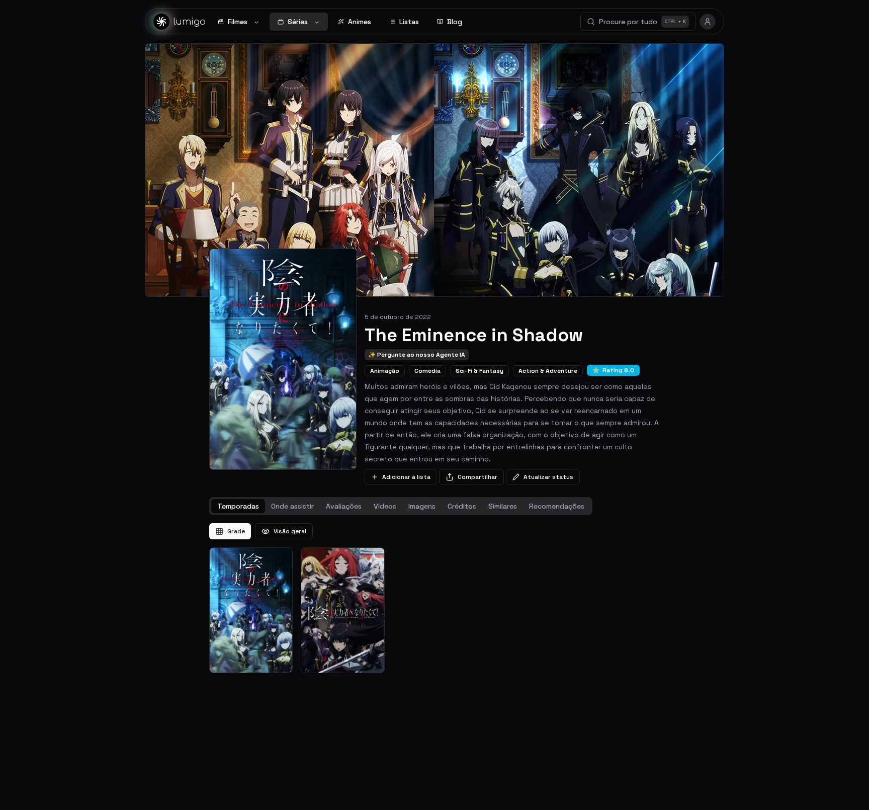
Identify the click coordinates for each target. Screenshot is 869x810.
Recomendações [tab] (556, 506)
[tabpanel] (434, 598)
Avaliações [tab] (344, 506)
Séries (298, 21)
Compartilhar (477, 477)
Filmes (237, 21)
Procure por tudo (642, 21)
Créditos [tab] (462, 506)
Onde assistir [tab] (292, 506)
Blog (454, 21)
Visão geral (290, 531)
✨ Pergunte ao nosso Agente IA (416, 355)
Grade (236, 531)
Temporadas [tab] (238, 506)
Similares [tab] (502, 506)
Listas (409, 21)
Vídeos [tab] (385, 506)
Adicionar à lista (406, 477)
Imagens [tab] (422, 506)
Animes (359, 21)
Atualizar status (548, 477)
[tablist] (400, 506)
